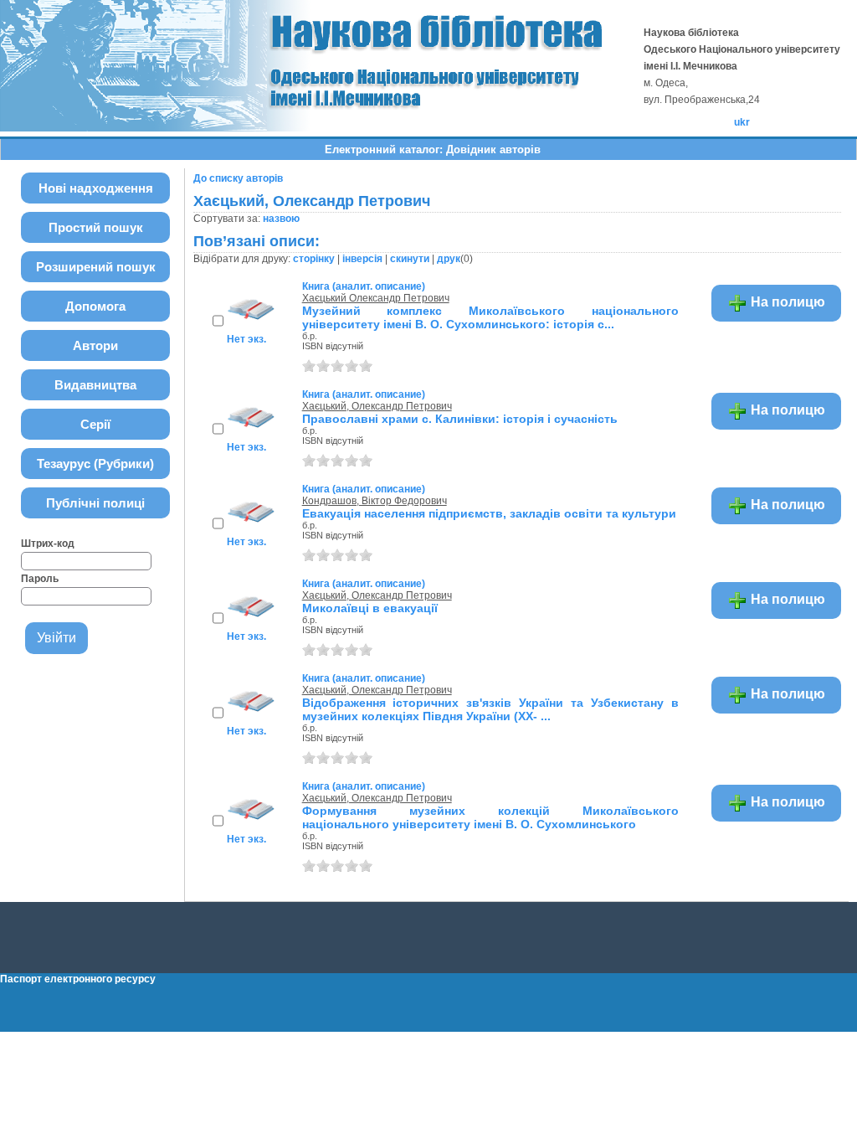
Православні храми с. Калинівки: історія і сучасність (460, 418)
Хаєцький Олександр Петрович (375, 298)
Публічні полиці (95, 503)
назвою (281, 218)
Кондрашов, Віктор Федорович (374, 501)
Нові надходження (95, 188)
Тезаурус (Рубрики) (95, 463)
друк (448, 259)
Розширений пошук (96, 267)
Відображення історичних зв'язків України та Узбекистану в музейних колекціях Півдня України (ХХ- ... (490, 709)
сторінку (314, 259)
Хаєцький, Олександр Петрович (377, 406)
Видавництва (95, 385)
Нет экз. (246, 339)
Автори (95, 345)
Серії (95, 424)
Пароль (40, 579)
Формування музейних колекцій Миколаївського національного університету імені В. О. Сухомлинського (490, 817)
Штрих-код (47, 543)
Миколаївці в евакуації (370, 608)
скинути (409, 259)
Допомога (95, 306)
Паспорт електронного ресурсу (78, 979)
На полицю (786, 302)
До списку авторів (238, 178)
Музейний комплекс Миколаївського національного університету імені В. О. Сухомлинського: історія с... (490, 317)
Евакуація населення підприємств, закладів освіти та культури (489, 513)
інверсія (362, 259)
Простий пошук (96, 227)
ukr (742, 122)
